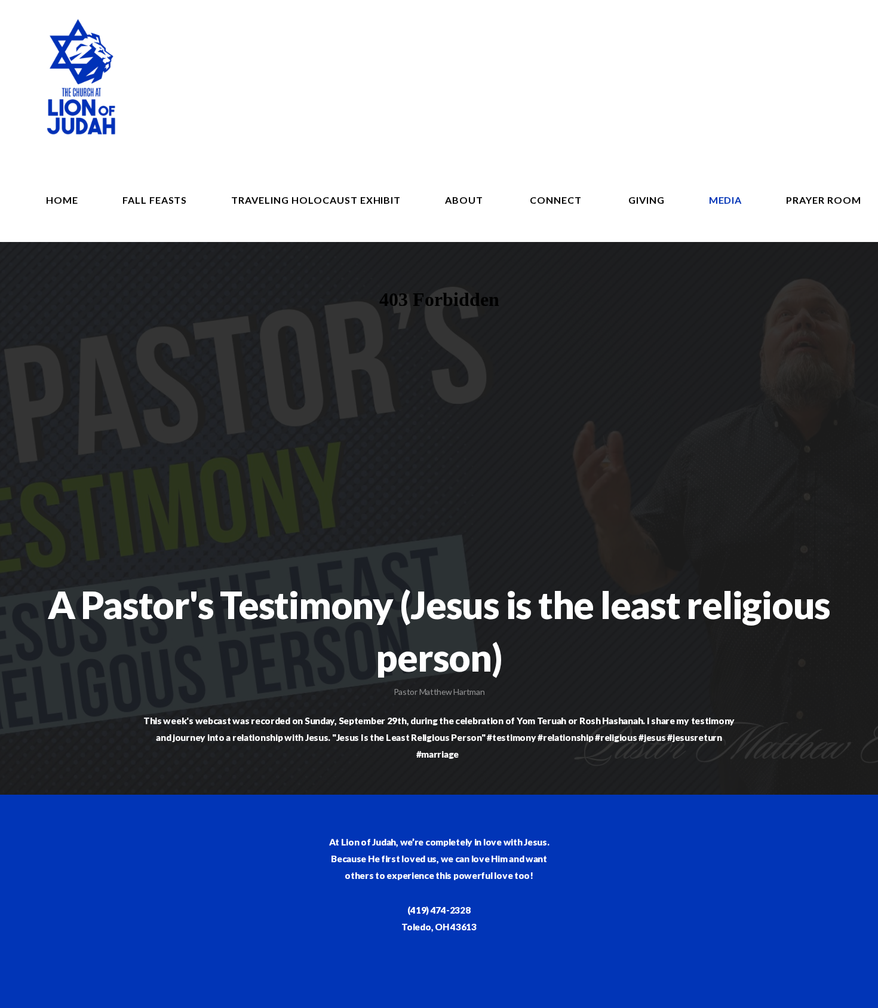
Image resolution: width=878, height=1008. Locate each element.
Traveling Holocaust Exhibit (316, 200)
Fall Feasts (155, 200)
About (465, 200)
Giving (646, 200)
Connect (557, 200)
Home (62, 200)
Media (725, 200)
